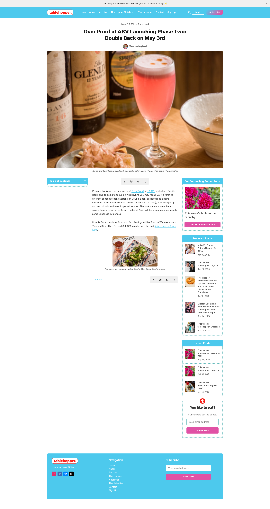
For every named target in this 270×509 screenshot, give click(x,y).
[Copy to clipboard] (145, 182)
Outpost (150, 504)
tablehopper (118, 504)
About (92, 12)
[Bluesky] (65, 474)
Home (82, 12)
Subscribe (214, 12)
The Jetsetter (145, 12)
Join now (188, 476)
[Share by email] (138, 181)
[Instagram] (54, 474)
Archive (103, 12)
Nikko (161, 504)
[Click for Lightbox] (135, 251)
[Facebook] (60, 474)
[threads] (71, 474)
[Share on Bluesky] (131, 182)
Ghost (142, 504)
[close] (266, 3)
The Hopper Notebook (123, 12)
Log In (198, 12)
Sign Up (171, 12)
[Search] (189, 12)
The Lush (97, 279)
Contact (160, 12)
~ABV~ (151, 191)
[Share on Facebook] (124, 181)
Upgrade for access (202, 224)
